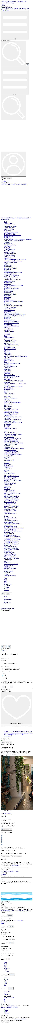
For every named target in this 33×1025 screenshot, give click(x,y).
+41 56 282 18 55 (18, 920)
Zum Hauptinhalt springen (7, 1)
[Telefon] (18, 1010)
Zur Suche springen (19, 1)
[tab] (18, 733)
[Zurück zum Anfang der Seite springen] (4, 1016)
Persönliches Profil (11, 184)
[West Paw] (4, 650)
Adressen (18, 184)
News (5, 980)
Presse (5, 982)
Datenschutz (7, 994)
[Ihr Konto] (13, 164)
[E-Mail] (18, 1011)
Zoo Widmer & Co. (12, 1005)
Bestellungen (24, 184)
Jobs (5, 985)
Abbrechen (3, 874)
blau (5, 674)
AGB (5, 993)
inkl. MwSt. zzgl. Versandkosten (8, 663)
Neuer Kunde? (15, 865)
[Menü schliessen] (4, 339)
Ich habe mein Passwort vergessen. (9, 871)
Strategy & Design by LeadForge (9, 1007)
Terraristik (6, 971)
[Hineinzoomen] (9, 646)
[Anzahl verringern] (3, 686)
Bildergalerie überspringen (7, 608)
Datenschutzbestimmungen (7, 910)
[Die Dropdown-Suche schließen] (27, 64)
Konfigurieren (18, 1020)
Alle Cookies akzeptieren (7, 1022)
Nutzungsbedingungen (22, 910)
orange (5, 678)
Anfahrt (3, 4)
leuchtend (6, 677)
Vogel (5, 966)
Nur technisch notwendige (7, 1020)
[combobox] (8, 40)
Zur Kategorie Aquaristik (10, 513)
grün (5, 675)
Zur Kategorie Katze (9, 337)
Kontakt (3, 5)
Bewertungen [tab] (7, 736)
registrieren (6, 182)
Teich (5, 969)
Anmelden (3, 181)
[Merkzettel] (16, 151)
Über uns (6, 979)
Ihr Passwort (4, 869)
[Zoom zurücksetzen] (5, 646)
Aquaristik (6, 968)
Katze (5, 962)
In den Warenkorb (5, 689)
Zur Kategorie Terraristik (10, 428)
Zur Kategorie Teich (9, 460)
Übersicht (3, 184)
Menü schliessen (7, 178)
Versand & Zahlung (9, 997)
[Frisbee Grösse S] (5, 610)
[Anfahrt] (18, 1013)
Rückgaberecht (7, 996)
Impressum (6, 991)
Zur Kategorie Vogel (9, 393)
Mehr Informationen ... (21, 1018)
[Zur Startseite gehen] (6, 7)
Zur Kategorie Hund (9, 223)
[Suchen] (13, 53)
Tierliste (6, 977)
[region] (16, 629)
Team (5, 983)
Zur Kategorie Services (10, 575)
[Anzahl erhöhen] (11, 686)
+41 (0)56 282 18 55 (6, 813)
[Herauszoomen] (2, 646)
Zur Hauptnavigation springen (13, 2)
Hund (5, 964)
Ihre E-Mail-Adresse (6, 868)
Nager (5, 965)
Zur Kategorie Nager (9, 473)
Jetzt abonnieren (20, 907)
